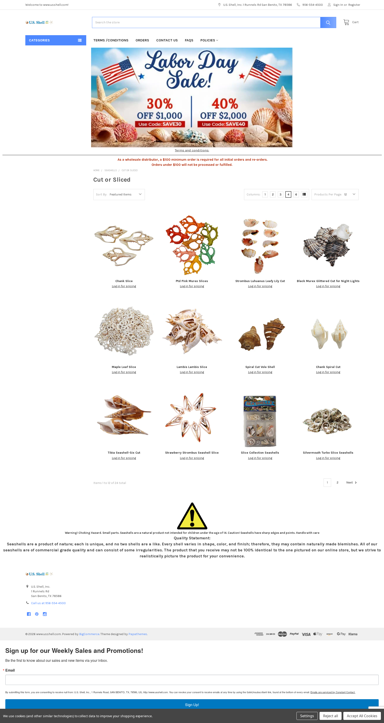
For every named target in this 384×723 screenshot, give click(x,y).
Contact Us (167, 40)
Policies (207, 40)
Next (350, 482)
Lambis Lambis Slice (192, 367)
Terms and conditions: (192, 150)
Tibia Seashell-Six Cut (124, 453)
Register (354, 5)
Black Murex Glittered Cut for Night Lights (328, 281)
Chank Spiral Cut (328, 367)
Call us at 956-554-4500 (48, 603)
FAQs (189, 40)
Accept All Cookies (362, 715)
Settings (307, 715)
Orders (142, 40)
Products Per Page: (328, 194)
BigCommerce (89, 634)
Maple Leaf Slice (124, 367)
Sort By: (101, 194)
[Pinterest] (36, 614)
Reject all (330, 715)
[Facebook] (28, 614)
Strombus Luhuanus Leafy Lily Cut (260, 281)
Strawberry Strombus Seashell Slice (192, 453)
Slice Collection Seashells (260, 453)
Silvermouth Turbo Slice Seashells (328, 453)
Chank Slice (124, 281)
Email (10, 670)
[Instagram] (44, 614)
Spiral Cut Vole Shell (260, 367)
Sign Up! (192, 704)
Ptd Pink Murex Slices (192, 281)
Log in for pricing (124, 286)
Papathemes (137, 634)
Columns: (253, 194)
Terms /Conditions (110, 40)
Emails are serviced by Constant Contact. (332, 692)
